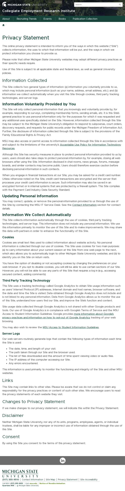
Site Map (50, 480)
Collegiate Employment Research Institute (38, 11)
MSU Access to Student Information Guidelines (71, 327)
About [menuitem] (6, 19)
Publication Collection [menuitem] (85, 19)
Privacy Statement (68, 480)
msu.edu (33, 483)
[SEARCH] (120, 4)
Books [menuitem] (62, 19)
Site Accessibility (89, 480)
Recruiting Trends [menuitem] (27, 19)
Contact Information (84, 205)
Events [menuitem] (48, 19)
